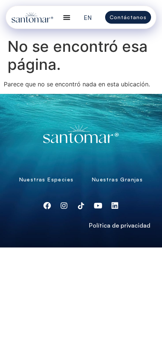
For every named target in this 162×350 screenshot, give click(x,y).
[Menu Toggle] (66, 17)
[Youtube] (97, 205)
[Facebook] (47, 205)
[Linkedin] (114, 205)
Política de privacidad (119, 225)
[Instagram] (64, 205)
